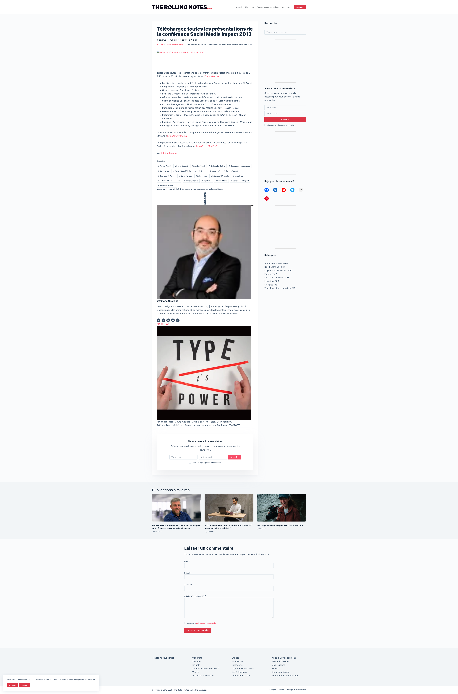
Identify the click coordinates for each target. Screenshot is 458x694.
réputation (207, 181)
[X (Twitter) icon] (173, 320)
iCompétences (211, 76)
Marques (268, 284)
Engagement (214, 171)
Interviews (286, 7)
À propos (272, 690)
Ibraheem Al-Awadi (166, 176)
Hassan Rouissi (231, 171)
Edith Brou (199, 171)
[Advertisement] (285, 61)
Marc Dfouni (238, 176)
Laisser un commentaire (197, 630)
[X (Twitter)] (205, 195)
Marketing (249, 7)
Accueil (239, 7)
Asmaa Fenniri (164, 166)
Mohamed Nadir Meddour (169, 181)
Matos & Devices (280, 661)
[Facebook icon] (158, 320)
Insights (196, 665)
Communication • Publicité (205, 668)
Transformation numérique (268, 7)
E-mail (187, 573)
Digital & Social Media (168, 40)
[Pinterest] (205, 197)
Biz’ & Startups (239, 672)
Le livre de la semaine (202, 675)
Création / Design (280, 672)
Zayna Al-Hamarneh (166, 186)
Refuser (25, 685)
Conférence (163, 171)
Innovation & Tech (273, 277)
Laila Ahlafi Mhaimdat (220, 176)
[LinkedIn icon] (163, 320)
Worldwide (237, 661)
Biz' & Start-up (271, 267)
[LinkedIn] (205, 198)
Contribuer (300, 7)
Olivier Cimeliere (191, 181)
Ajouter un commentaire (195, 596)
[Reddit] (205, 200)
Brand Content (181, 166)
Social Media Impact (240, 181)
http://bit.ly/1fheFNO (206, 146)
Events (267, 274)
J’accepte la (206, 463)
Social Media (221, 181)
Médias (195, 672)
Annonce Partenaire (274, 263)
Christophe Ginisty (217, 166)
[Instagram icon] (178, 320)
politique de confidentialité (211, 463)
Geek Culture (278, 665)
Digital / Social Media (182, 171)
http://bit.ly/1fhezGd (177, 136)
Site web (188, 584)
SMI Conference (169, 153)
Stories (235, 658)
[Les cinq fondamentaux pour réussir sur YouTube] (281, 508)
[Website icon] (168, 320)
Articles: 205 (163, 324)
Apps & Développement (284, 658)
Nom (187, 561)
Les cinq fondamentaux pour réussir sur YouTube (280, 525)
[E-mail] (205, 204)
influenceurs (201, 176)
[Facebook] (205, 193)
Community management (239, 166)
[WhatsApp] (205, 202)
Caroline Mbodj (198, 166)
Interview (269, 281)
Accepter (12, 685)
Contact (281, 690)
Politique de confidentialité (296, 690)
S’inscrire (234, 457)
